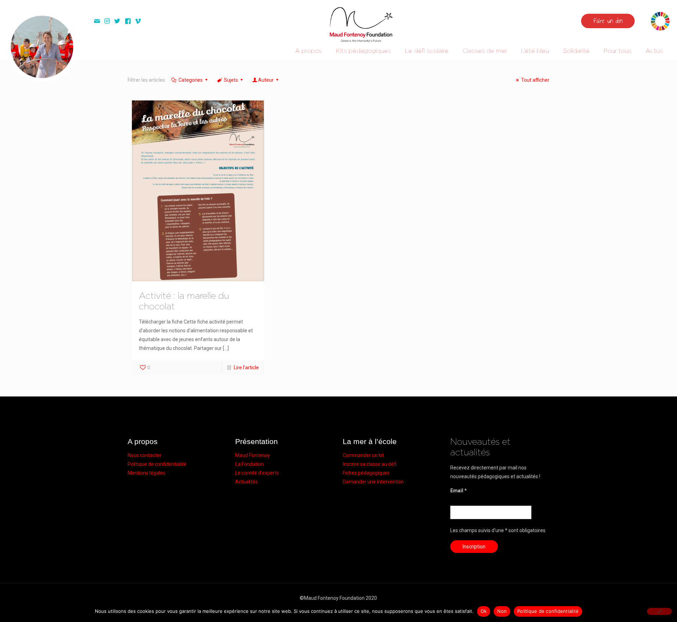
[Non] (659, 611)
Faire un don (607, 21)
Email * (458, 490)
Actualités (246, 482)
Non (502, 611)
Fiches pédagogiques (366, 473)
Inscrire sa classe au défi (370, 464)
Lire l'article (246, 367)
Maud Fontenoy (252, 455)
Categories (190, 80)
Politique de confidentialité (157, 464)
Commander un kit (363, 455)
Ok (484, 611)
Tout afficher (535, 80)
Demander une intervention (373, 482)
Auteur (266, 80)
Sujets (231, 80)
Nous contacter (144, 455)
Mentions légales (146, 473)
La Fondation (249, 464)
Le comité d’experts (257, 473)
